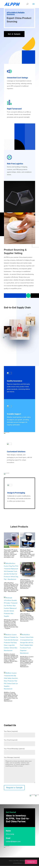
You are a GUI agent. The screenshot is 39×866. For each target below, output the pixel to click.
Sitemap (22, 860)
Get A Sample (14, 34)
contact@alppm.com (13, 841)
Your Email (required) (10, 740)
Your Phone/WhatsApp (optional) (14, 748)
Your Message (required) (12, 757)
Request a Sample (14, 787)
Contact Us (31, 862)
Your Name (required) (11, 731)
